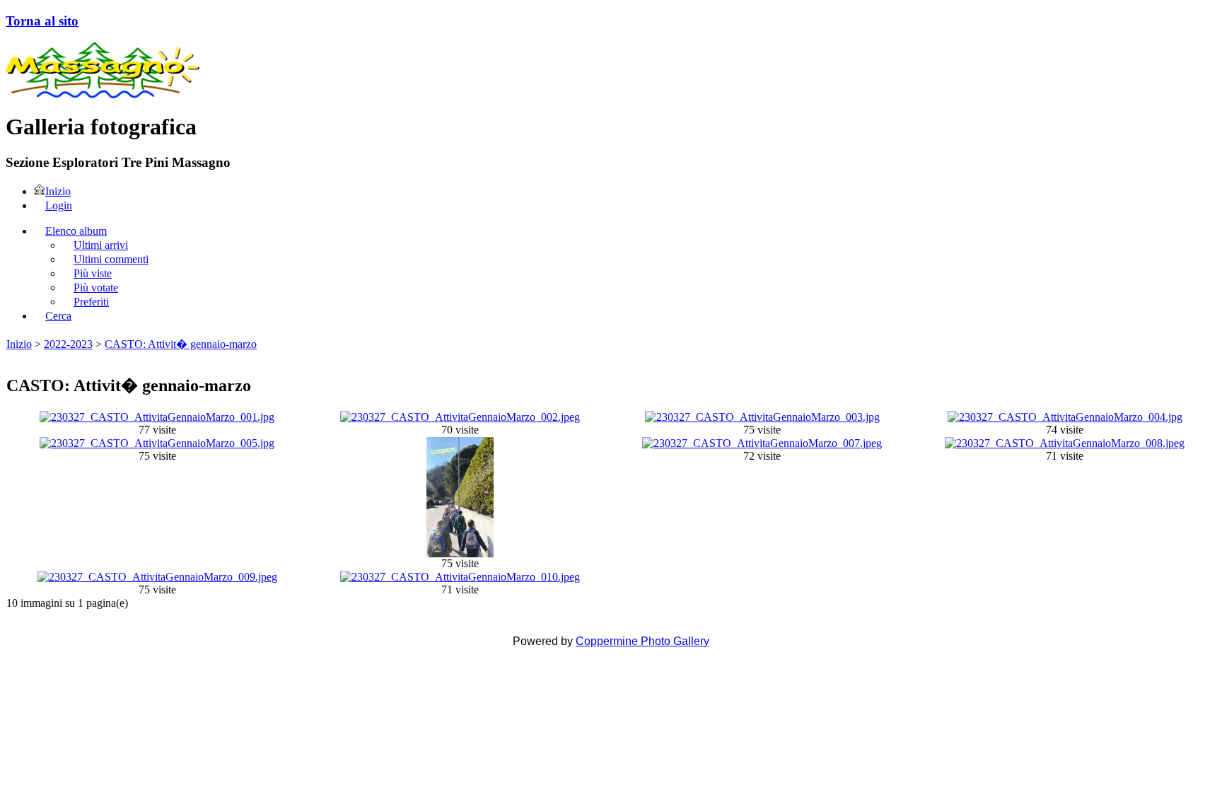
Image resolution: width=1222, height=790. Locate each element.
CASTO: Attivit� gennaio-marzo (181, 344)
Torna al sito (42, 20)
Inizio (19, 344)
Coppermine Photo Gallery (642, 641)
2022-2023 (68, 344)
